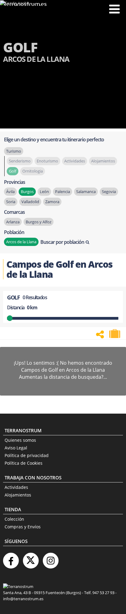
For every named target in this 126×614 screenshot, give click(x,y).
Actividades (16, 487)
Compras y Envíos (23, 527)
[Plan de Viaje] (115, 333)
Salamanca (86, 191)
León (44, 191)
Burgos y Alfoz (38, 222)
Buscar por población (62, 242)
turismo (13, 151)
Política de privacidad (27, 455)
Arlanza (13, 222)
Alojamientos (18, 495)
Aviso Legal (16, 448)
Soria (10, 201)
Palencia (62, 191)
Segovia (109, 191)
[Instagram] (50, 558)
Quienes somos (20, 440)
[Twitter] (30, 558)
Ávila (10, 191)
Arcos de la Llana (21, 241)
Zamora (52, 201)
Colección (14, 519)
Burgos (27, 191)
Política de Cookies (24, 463)
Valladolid (30, 201)
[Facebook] (10, 558)
